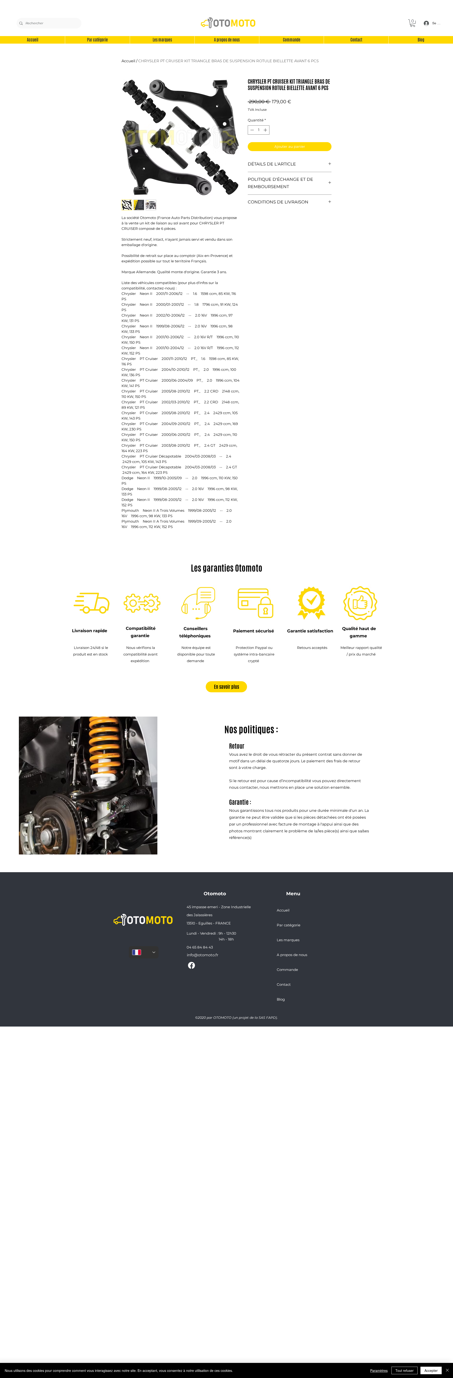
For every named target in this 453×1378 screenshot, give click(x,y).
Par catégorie (288, 925)
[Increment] (266, 130)
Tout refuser (404, 1370)
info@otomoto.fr (202, 955)
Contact (284, 984)
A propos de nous (292, 955)
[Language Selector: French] (144, 952)
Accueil (128, 61)
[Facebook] (191, 965)
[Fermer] (447, 1370)
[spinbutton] (259, 130)
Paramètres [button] (379, 1370)
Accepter (431, 1370)
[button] (412, 23)
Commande (287, 969)
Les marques (288, 940)
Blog (281, 999)
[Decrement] (251, 130)
